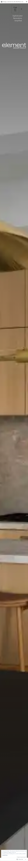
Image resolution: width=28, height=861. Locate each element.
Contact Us (15, 9)
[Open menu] (21, 9)
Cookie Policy (5, 855)
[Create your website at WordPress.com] (14, 1)
